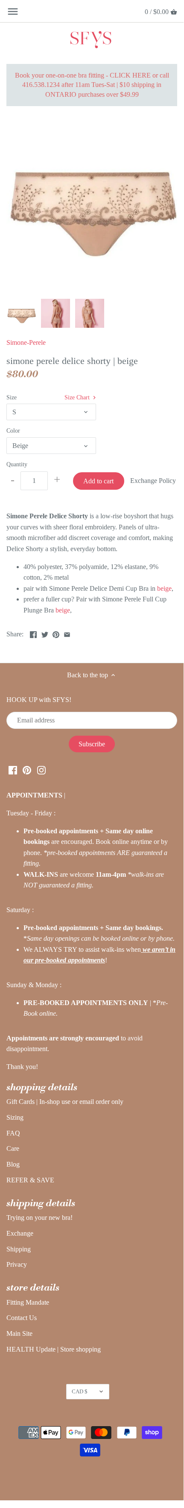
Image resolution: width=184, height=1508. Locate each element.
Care (12, 1148)
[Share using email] (67, 633)
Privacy (16, 1264)
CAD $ (80, 1391)
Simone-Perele (26, 342)
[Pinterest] (27, 769)
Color (13, 430)
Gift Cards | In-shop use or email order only (64, 1101)
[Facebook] (13, 769)
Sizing (14, 1117)
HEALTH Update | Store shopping (53, 1349)
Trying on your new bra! (39, 1217)
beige (164, 588)
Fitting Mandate (27, 1302)
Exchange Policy (153, 480)
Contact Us (21, 1317)
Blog (13, 1164)
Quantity (16, 464)
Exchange (19, 1233)
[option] (21, 313)
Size (11, 397)
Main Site (19, 1333)
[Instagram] (41, 769)
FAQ (13, 1133)
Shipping (18, 1249)
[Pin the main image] (56, 633)
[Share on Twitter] (44, 633)
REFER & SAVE (30, 1180)
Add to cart (98, 481)
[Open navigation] (12, 11)
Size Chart (77, 397)
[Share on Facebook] (33, 633)
